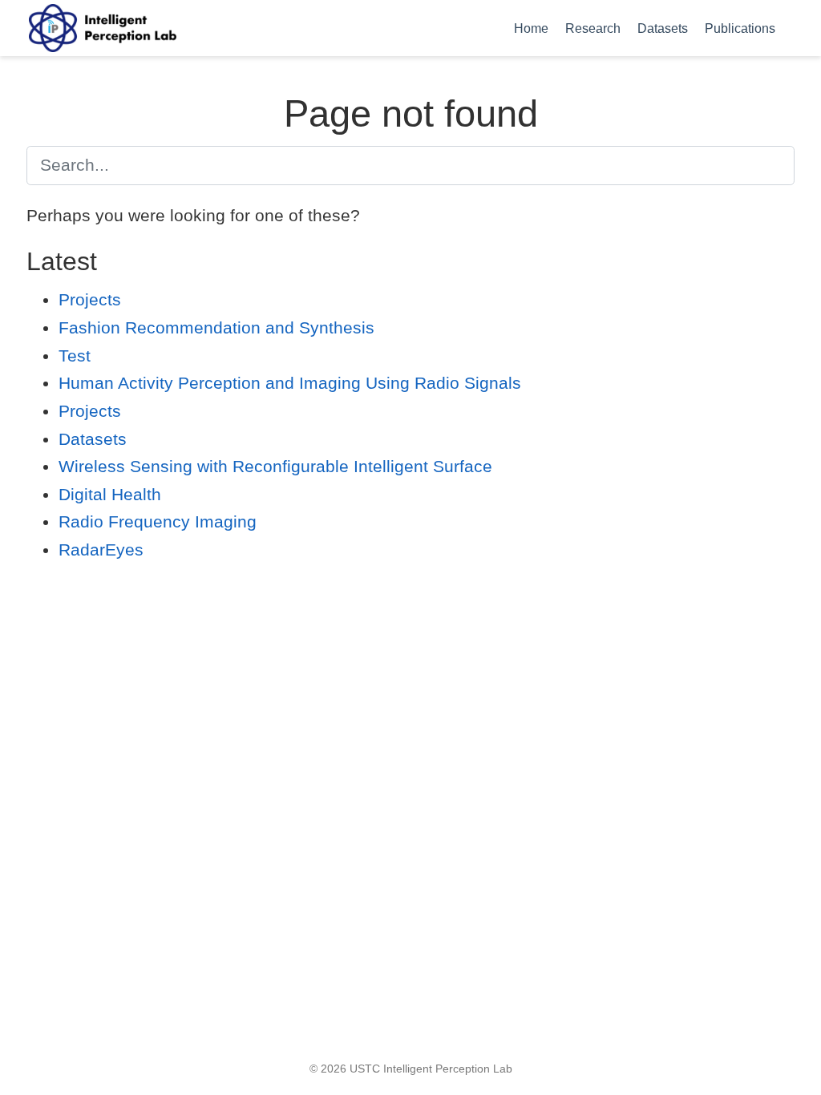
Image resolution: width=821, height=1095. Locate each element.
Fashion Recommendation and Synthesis (216, 327)
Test (75, 355)
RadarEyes (101, 549)
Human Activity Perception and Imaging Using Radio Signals (290, 383)
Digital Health (110, 494)
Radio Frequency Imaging (158, 521)
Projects (90, 299)
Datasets (93, 439)
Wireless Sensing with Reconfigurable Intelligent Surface (275, 466)
